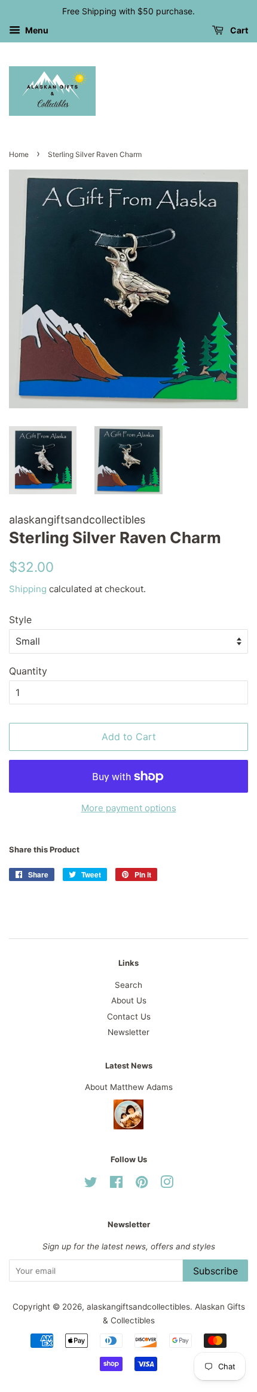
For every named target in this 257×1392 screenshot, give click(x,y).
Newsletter (128, 1032)
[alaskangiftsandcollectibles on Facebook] (116, 1184)
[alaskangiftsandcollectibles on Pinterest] (141, 1184)
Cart (238, 30)
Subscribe (215, 1271)
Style (20, 620)
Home (19, 154)
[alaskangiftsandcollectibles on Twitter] (90, 1184)
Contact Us (129, 1016)
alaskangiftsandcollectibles (138, 1306)
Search (128, 985)
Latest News (128, 1065)
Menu (35, 30)
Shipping (28, 589)
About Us (128, 1000)
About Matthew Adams (129, 1087)
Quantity (28, 671)
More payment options (128, 808)
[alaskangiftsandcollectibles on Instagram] (166, 1184)
